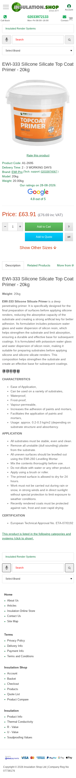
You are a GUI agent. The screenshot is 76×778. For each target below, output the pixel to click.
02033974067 (49, 171)
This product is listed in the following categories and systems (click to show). (36, 536)
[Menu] (6, 7)
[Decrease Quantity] (5, 227)
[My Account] (69, 7)
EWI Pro (17, 172)
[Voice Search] (6, 39)
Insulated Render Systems (20, 28)
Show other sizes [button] (36, 247)
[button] (44, 227)
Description (12, 265)
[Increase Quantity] (20, 227)
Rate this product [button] (38, 155)
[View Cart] (72, 18)
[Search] (69, 39)
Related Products (38, 265)
